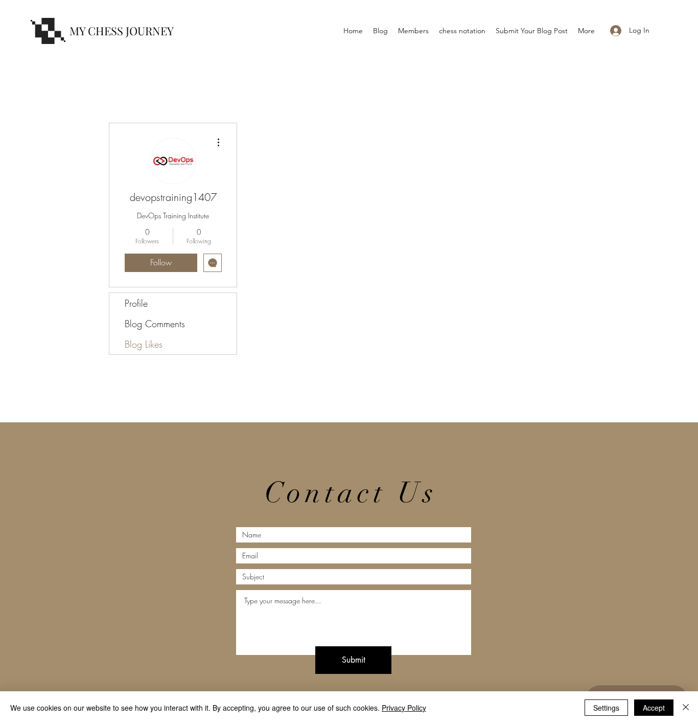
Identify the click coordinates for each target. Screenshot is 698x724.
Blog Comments (155, 324)
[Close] (686, 707)
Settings (606, 708)
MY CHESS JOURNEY (121, 30)
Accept (654, 708)
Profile (136, 303)
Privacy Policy (404, 708)
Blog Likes (143, 344)
